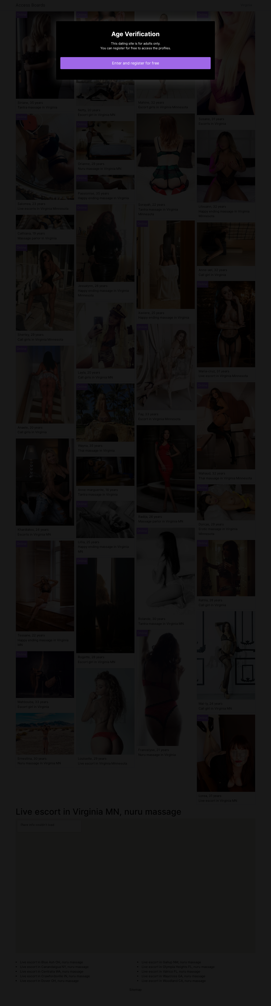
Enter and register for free (135, 63)
